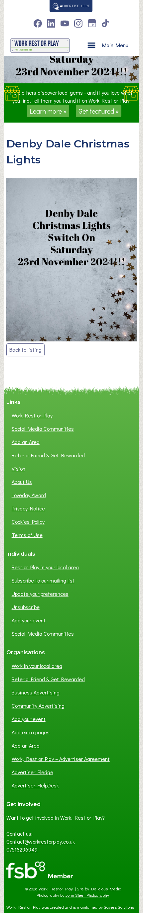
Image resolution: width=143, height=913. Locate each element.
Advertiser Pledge (32, 772)
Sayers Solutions (119, 907)
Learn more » (48, 111)
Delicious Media (106, 888)
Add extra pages (31, 732)
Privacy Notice (28, 508)
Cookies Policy (28, 521)
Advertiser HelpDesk (35, 785)
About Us (22, 481)
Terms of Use (27, 534)
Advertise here (74, 5)
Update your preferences (40, 593)
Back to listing (25, 349)
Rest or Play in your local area (45, 567)
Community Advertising (38, 705)
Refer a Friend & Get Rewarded (48, 455)
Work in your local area (37, 665)
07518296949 (22, 849)
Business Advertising (36, 692)
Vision (18, 468)
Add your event (29, 620)
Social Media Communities (43, 428)
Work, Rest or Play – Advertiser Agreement (61, 758)
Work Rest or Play (32, 415)
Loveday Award (29, 495)
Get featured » (98, 111)
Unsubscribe (26, 606)
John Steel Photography (87, 895)
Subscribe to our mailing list (43, 580)
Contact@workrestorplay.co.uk (40, 841)
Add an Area (26, 441)
